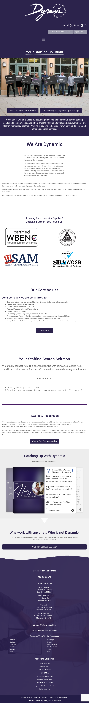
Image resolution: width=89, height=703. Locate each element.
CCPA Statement (55, 700)
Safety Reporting (44, 689)
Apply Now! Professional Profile (45, 686)
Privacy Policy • (43, 700)
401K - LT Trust (44, 673)
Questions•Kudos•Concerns (44, 682)
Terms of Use (32, 700)
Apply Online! (80, 32)
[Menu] (43, 39)
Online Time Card (44, 663)
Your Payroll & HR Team (44, 679)
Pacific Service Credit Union (44, 676)
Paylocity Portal (44, 666)
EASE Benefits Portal (44, 670)
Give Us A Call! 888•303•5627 (60, 32)
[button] (44, 547)
